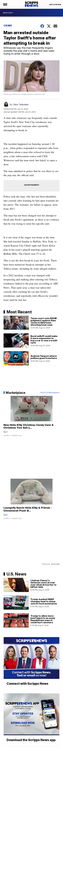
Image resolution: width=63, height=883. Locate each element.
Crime (8, 25)
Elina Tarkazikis (21, 104)
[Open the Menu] (5, 4)
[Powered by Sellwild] (55, 564)
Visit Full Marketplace (49, 393)
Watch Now (54, 4)
